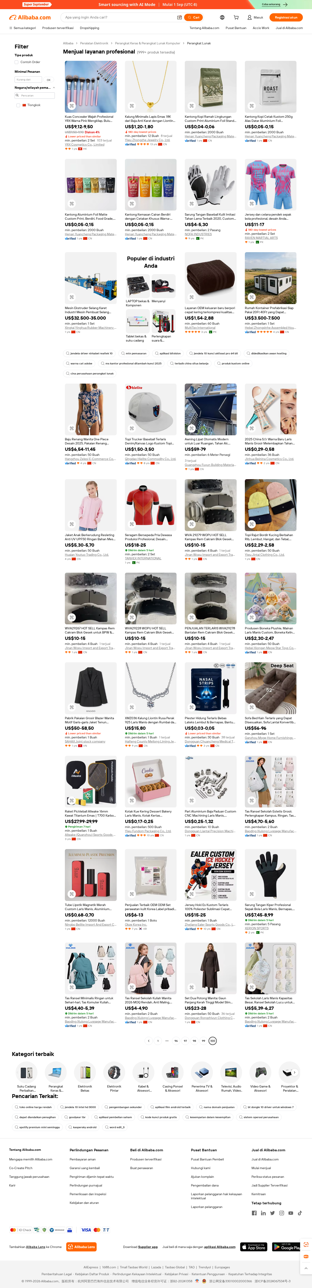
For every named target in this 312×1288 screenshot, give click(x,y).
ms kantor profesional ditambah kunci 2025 (133, 363)
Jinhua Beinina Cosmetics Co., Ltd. (269, 459)
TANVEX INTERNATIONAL (143, 558)
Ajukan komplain (202, 1176)
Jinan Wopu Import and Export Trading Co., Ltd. (211, 554)
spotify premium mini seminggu (39, 1127)
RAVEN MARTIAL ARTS (261, 238)
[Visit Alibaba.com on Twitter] (272, 1213)
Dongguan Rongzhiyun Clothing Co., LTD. (211, 1018)
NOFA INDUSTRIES (198, 234)
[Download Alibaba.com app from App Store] (253, 1246)
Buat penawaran (141, 1168)
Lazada (156, 1267)
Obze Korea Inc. (136, 924)
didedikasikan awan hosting (268, 353)
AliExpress (91, 1267)
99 (203, 1040)
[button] (179, 17)
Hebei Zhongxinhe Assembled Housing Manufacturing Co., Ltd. (271, 327)
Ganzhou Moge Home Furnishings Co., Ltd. (271, 738)
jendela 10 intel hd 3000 (80, 1107)
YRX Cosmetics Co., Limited (84, 144)
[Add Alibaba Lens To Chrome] (81, 1246)
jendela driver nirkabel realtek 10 (92, 353)
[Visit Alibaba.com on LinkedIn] (263, 1213)
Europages (222, 1267)
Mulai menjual (261, 1168)
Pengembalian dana (205, 1185)
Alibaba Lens (35, 1247)
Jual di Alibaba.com (265, 1159)
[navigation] (35, 542)
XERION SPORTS (257, 928)
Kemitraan (258, 1194)
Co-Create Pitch (20, 1168)
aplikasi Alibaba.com (219, 1247)
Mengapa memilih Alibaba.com (30, 1159)
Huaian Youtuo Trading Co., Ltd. (87, 554)
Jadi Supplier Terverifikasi (269, 1185)
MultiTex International (200, 327)
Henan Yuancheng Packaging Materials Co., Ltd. (211, 136)
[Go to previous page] (149, 1041)
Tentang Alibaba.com (25, 1150)
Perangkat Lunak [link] (199, 43)
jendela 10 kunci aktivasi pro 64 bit (216, 353)
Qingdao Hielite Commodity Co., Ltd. (150, 459)
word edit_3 (117, 1127)
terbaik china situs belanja (192, 363)
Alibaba (68, 43)
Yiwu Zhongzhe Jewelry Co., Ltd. (147, 140)
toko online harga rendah (35, 1107)
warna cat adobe (81, 363)
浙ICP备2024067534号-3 (273, 1281)
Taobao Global (175, 1267)
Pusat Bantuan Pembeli (207, 1159)
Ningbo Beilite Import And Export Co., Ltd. (91, 924)
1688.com (109, 1267)
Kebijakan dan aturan (84, 1203)
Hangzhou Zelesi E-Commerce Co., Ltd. (91, 459)
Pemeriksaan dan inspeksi (88, 1194)
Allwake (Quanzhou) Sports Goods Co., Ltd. (91, 834)
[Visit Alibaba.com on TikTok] (300, 1213)
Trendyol (204, 1267)
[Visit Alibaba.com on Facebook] (254, 1213)
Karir (12, 1185)
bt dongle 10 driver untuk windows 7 (270, 1107)
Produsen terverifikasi (145, 1159)
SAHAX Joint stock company (85, 741)
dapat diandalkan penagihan (37, 1117)
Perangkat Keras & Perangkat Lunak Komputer (147, 43)
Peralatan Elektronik (94, 43)
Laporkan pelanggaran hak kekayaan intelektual (216, 1196)
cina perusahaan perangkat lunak (92, 373)
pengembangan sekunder (125, 1107)
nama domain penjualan (219, 1107)
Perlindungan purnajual (86, 1185)
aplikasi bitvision (170, 353)
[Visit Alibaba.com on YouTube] (290, 1213)
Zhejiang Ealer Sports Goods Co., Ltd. (211, 924)
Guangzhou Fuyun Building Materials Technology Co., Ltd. (211, 465)
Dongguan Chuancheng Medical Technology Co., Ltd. (211, 741)
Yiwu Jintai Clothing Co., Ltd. (265, 554)
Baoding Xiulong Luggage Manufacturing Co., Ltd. (271, 831)
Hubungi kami (200, 1168)
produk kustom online (235, 363)
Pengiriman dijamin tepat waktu (92, 1176)
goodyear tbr (77, 1117)
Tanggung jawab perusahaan (29, 1176)
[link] (306, 1245)
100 (212, 1040)
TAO (192, 1267)
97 (185, 1040)
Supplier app (148, 1247)
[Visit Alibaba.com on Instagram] (281, 1213)
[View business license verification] (197, 1281)
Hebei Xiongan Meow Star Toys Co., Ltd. (271, 648)
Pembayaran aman (83, 1159)
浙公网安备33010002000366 (230, 1281)
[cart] (237, 18)
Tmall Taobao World (133, 1267)
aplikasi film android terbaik (172, 1107)
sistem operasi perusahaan (261, 1117)
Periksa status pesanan (267, 1176)
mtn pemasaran (136, 353)
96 (176, 1040)
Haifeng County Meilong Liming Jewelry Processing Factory (151, 741)
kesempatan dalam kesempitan (210, 1117)
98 (194, 1040)
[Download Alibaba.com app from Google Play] (287, 1246)
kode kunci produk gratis (161, 1117)
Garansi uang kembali (85, 1168)
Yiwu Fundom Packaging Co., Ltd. (148, 831)
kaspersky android (84, 1127)
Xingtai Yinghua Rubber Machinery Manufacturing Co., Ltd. (91, 327)
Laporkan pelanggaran (206, 1207)
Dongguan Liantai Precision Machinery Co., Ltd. (211, 831)
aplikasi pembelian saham (115, 1117)
